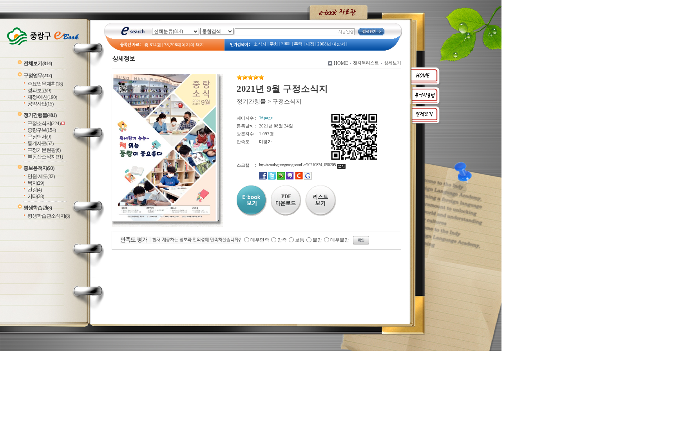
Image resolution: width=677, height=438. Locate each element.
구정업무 (38, 75)
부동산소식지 (45, 157)
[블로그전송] (281, 178)
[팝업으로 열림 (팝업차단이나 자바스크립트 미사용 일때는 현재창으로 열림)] (164, 220)
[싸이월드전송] (299, 178)
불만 (317, 240)
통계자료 (40, 143)
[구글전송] (308, 178)
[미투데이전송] (290, 178)
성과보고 (39, 90)
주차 (274, 44)
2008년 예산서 (331, 44)
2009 (286, 44)
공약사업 (40, 104)
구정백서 (39, 137)
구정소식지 (43, 123)
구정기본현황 (43, 150)
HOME (341, 63)
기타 (35, 196)
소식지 (259, 44)
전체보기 (38, 63)
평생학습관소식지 (48, 216)
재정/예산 (42, 97)
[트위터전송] (272, 178)
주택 (298, 44)
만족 (282, 240)
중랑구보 (41, 130)
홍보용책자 (39, 168)
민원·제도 (40, 176)
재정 (310, 44)
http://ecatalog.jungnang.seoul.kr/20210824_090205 (298, 164)
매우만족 (259, 240)
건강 (34, 190)
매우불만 (339, 240)
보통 (299, 240)
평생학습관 (38, 208)
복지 (35, 183)
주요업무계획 (45, 84)
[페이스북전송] (263, 178)
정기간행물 (40, 115)
